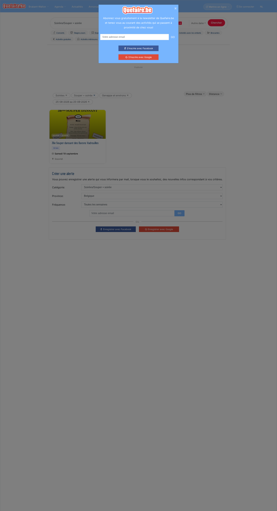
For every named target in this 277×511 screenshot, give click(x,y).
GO (173, 37)
